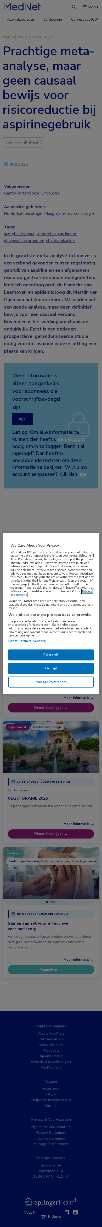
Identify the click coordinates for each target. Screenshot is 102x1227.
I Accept (51, 668)
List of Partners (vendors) (27, 641)
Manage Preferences (51, 682)
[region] (51, 613)
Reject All (51, 655)
